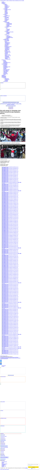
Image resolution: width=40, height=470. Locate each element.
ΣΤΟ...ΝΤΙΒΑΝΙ (7, 40)
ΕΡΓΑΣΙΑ (3, 59)
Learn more (29, 465)
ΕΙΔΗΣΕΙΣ (3, 3)
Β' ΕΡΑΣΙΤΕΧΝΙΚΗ (9, 24)
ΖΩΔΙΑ (3, 466)
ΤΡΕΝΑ (3, 462)
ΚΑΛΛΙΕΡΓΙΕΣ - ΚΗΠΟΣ (6, 66)
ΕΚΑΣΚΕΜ (8, 32)
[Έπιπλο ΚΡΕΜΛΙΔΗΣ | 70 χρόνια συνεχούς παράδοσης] (4, 457)
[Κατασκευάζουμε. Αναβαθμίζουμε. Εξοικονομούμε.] (10, 108)
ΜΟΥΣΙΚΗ (6, 13)
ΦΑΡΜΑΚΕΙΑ (4, 464)
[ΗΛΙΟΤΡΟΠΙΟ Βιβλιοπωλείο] (2, 443)
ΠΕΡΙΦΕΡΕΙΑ (7, 7)
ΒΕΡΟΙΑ (6, 4)
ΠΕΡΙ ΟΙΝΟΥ (7, 44)
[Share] (10, 364)
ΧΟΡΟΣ (6, 10)
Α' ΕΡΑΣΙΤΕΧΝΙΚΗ (9, 23)
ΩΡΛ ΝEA (6, 53)
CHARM (6, 50)
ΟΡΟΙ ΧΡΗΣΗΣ (5, 81)
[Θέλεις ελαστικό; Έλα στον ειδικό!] (10, 85)
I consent (33, 467)
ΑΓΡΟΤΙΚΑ (5, 14)
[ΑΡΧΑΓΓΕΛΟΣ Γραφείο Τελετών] (11, 105)
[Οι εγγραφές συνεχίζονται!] (10, 421)
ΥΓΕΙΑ (6, 18)
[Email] (10, 362)
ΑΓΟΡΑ (6, 20)
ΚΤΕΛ (3, 463)
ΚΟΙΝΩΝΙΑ (4, 16)
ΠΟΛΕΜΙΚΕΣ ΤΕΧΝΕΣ (10, 37)
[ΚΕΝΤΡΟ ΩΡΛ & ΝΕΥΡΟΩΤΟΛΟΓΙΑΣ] (2, 437)
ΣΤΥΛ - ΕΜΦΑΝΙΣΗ (6, 70)
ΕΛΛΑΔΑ (6, 8)
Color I (1, 469)
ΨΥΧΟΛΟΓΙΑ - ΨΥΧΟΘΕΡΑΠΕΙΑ (7, 43)
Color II (3, 469)
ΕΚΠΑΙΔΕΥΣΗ (7, 19)
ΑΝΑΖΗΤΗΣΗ (4, 77)
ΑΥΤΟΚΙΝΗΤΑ (5, 64)
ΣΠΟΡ (6, 34)
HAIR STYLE (7, 45)
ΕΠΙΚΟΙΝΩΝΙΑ (4, 76)
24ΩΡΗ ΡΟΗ (3, 2)
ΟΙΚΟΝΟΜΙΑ (7, 17)
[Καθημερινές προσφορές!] (10, 98)
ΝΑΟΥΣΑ (6, 5)
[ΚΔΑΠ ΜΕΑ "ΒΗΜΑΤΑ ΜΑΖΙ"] (3, 440)
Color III (5, 469)
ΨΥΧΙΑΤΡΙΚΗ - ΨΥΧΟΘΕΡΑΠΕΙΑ (7, 47)
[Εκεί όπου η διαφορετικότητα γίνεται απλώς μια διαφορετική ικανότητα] (2, 455)
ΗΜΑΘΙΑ (4, 60)
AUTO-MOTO (7, 78)
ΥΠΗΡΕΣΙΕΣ (5, 72)
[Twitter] (10, 361)
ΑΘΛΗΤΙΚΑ (5, 21)
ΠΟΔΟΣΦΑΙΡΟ (7, 22)
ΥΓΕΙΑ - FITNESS (5, 71)
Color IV (8, 469)
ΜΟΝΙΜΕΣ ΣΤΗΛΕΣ (6, 39)
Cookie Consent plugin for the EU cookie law (33, 468)
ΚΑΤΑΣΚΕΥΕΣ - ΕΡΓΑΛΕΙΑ (5, 68)
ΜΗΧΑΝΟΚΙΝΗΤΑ (9, 36)
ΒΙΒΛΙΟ (6, 11)
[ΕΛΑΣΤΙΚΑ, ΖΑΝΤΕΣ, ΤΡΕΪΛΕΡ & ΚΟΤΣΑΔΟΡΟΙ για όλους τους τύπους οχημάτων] (11, 102)
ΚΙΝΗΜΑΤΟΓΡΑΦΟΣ (8, 9)
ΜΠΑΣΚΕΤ (6, 31)
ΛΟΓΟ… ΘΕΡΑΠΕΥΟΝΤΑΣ (7, 42)
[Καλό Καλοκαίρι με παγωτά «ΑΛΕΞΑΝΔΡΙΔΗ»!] (10, 392)
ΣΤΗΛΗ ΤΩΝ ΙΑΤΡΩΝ (6, 69)
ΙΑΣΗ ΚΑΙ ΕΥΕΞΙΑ (7, 51)
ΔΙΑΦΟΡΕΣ (6, 80)
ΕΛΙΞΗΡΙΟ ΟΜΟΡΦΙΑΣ (8, 46)
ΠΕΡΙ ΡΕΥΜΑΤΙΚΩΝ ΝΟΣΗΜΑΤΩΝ (8, 56)
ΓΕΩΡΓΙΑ (6, 15)
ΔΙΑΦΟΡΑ (6, 12)
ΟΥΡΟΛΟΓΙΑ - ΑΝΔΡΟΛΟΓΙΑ (7, 49)
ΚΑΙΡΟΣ (3, 465)
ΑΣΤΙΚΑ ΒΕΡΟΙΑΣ (4, 461)
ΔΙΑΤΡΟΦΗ (5, 65)
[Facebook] (10, 360)
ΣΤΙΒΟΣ (8, 35)
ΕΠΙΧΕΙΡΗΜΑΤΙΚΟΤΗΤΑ (6, 62)
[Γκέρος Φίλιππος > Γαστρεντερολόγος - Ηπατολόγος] (2, 441)
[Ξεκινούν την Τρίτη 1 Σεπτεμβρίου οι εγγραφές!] (3, 436)
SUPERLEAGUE (9, 26)
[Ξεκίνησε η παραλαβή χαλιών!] (2, 448)
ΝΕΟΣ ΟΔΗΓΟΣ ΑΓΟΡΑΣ (5, 74)
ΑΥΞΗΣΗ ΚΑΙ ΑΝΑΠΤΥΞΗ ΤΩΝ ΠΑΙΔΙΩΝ (7, 58)
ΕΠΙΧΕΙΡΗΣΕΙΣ (7, 79)
